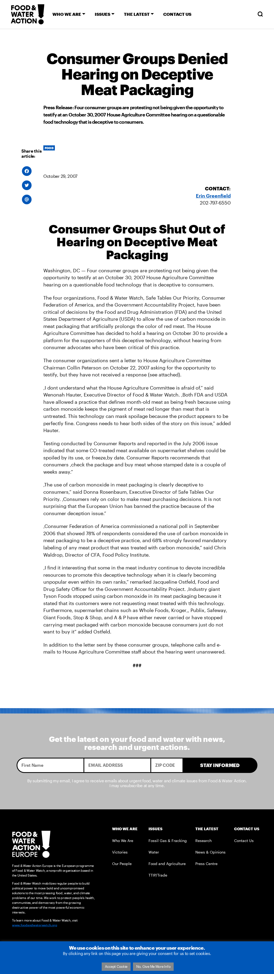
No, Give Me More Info (153, 966)
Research (203, 840)
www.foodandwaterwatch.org (34, 925)
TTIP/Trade (158, 875)
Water (154, 852)
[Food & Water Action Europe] (27, 14)
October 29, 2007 (60, 176)
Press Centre (206, 863)
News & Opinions (210, 852)
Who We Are (122, 840)
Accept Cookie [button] (116, 966)
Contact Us (244, 840)
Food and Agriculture (167, 863)
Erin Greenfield (213, 196)
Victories (120, 852)
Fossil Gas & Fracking (168, 840)
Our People (122, 863)
